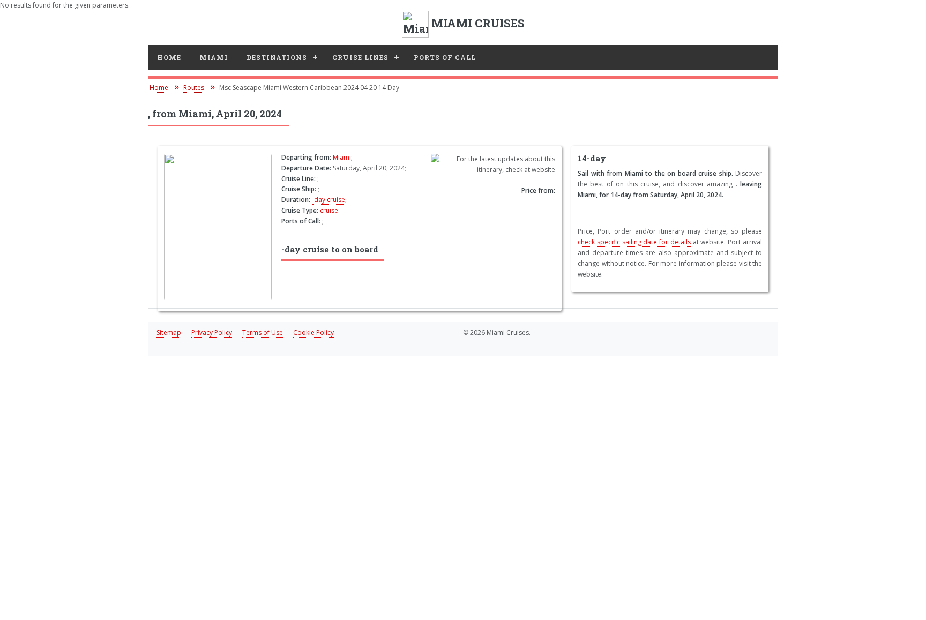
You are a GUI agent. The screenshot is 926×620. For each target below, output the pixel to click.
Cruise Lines (360, 57)
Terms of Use (262, 332)
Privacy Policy (211, 332)
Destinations (277, 57)
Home (169, 57)
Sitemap (168, 332)
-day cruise (328, 199)
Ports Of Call (445, 57)
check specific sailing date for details (634, 241)
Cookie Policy (313, 332)
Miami (213, 57)
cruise (329, 210)
